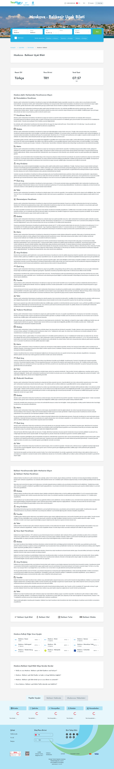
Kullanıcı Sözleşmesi (49, 753)
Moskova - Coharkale (83, 650)
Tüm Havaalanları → (91, 718)
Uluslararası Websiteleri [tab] (76, 698)
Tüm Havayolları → (52, 718)
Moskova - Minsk (52, 639)
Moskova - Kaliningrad (24, 644)
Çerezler (63, 753)
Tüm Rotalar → (70, 718)
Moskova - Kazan (23, 639)
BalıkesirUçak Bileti (25, 617)
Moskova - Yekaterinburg (25, 650)
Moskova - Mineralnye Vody (85, 644)
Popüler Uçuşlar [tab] (35, 698)
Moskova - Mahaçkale (54, 650)
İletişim (12, 741)
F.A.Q (12, 738)
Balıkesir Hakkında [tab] (54, 698)
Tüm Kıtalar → (13, 718)
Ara (97, 31)
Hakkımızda (13, 734)
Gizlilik (39, 752)
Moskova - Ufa (52, 644)
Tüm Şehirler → (32, 718)
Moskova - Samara (82, 639)
